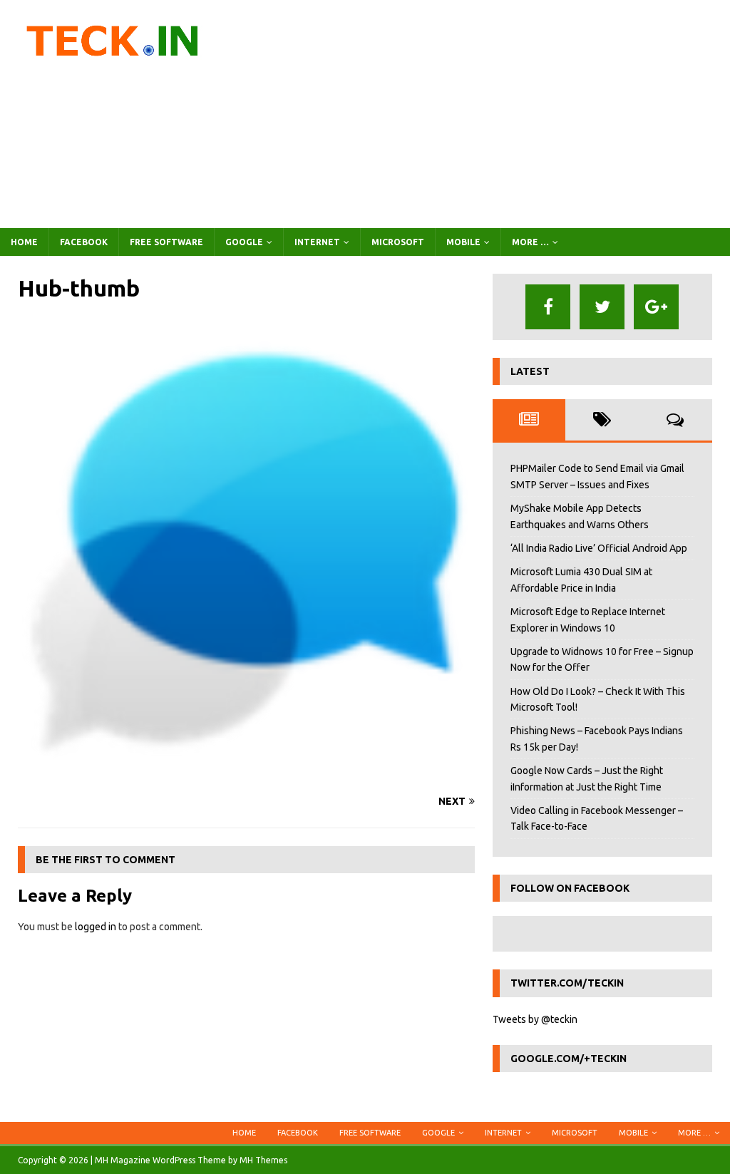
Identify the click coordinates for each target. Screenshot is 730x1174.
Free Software (166, 242)
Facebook (84, 242)
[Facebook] (547, 306)
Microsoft (397, 242)
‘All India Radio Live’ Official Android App (598, 548)
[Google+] (656, 306)
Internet (317, 242)
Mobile (463, 242)
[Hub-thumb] (246, 774)
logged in (95, 926)
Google (244, 242)
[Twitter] (602, 306)
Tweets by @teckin (535, 1019)
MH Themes (263, 1160)
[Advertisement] (483, 114)
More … (530, 242)
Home (24, 242)
